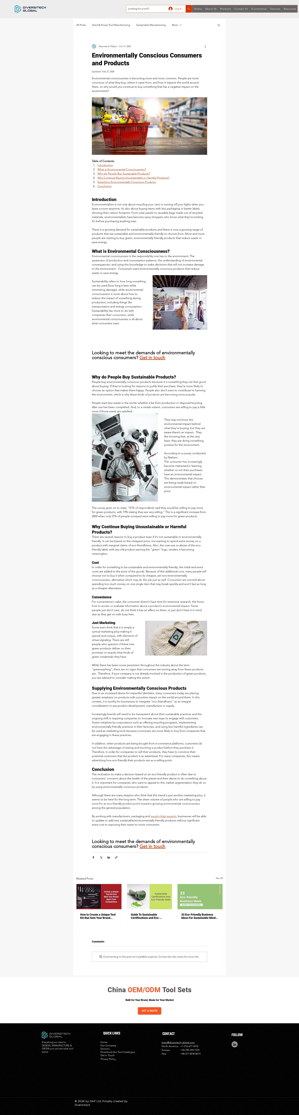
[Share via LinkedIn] (108, 857)
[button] (210, 8)
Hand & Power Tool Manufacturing (111, 24)
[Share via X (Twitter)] (101, 857)
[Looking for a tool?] (189, 8)
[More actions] (205, 46)
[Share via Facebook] (93, 857)
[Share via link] (116, 857)
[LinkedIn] (235, 1044)
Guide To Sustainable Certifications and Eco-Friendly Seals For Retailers (148, 916)
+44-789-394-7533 (189, 1049)
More (175, 24)
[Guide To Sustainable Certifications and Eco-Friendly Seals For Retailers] (149, 896)
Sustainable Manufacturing (151, 24)
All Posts (81, 24)
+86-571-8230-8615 (190, 1053)
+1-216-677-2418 (189, 1046)
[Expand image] (180, 302)
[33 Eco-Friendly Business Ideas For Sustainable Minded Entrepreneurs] (200, 896)
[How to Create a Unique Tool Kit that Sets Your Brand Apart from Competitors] (98, 896)
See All (219, 878)
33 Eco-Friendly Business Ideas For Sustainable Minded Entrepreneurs (200, 916)
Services (105, 1048)
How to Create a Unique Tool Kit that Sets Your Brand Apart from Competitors (98, 916)
